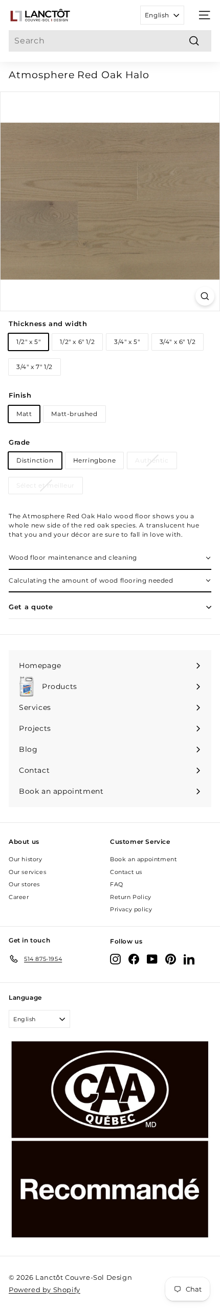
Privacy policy (131, 909)
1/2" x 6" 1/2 (77, 342)
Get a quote (31, 607)
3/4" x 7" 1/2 (34, 367)
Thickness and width (48, 323)
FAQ (116, 884)
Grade (19, 442)
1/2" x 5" (28, 342)
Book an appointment (143, 859)
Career (19, 897)
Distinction (35, 460)
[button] (110, 558)
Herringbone (94, 460)
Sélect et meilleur (45, 485)
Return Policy (130, 897)
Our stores (24, 884)
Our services (27, 872)
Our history (25, 859)
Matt (24, 414)
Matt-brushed (74, 414)
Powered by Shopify (44, 1289)
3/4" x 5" (127, 342)
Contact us (126, 872)
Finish (20, 395)
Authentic (151, 460)
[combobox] (110, 41)
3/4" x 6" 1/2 (178, 342)
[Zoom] (204, 296)
